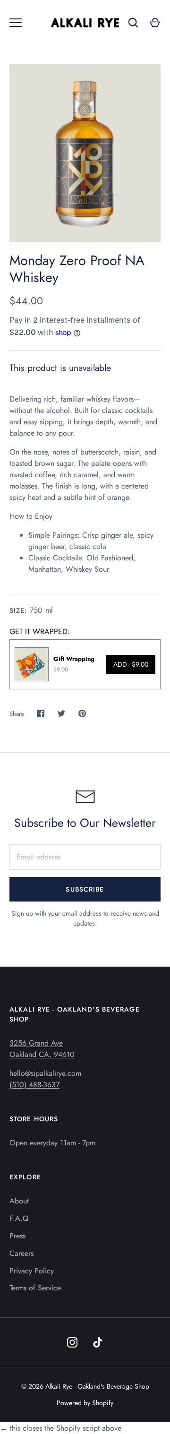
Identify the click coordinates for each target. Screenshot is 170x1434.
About (19, 1200)
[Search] (133, 22)
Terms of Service (35, 1287)
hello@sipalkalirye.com (45, 1073)
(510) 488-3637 (34, 1084)
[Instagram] (72, 1342)
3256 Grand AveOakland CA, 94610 (42, 1049)
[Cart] (154, 22)
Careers (21, 1253)
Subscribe (85, 889)
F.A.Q (19, 1218)
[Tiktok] (97, 1342)
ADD (130, 664)
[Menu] (15, 22)
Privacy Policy (31, 1270)
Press (17, 1235)
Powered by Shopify (85, 1403)
